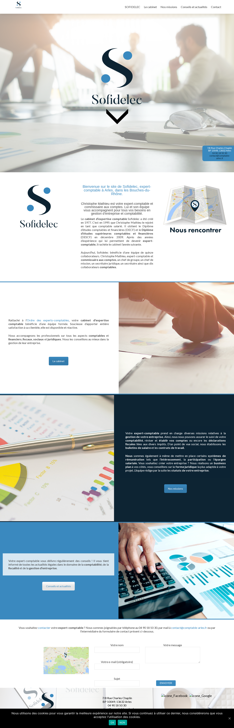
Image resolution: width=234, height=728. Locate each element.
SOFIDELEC (132, 7)
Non (122, 722)
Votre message (172, 645)
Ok (112, 722)
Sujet (117, 678)
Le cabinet (150, 7)
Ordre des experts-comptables (48, 320)
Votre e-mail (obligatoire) (117, 662)
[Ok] (229, 718)
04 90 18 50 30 (219, 153)
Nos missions (169, 7)
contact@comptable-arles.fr (220, 157)
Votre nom (117, 645)
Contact (216, 7)
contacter (44, 627)
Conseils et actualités (194, 7)
